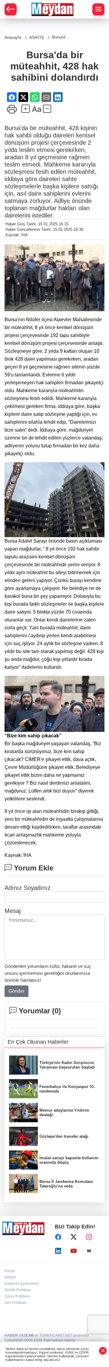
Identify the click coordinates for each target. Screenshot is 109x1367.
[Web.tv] (89, 1251)
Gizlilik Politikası (18, 1290)
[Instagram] (89, 1237)
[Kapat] (103, 1351)
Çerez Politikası (17, 1296)
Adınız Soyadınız (28, 887)
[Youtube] (74, 1251)
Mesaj (13, 910)
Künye (10, 1271)
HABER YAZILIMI (19, 1335)
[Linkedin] (58, 1251)
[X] (74, 1237)
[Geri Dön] (11, 9)
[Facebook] (58, 1237)
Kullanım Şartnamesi (22, 1283)
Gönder (16, 991)
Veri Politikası (16, 1303)
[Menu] (98, 9)
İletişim (10, 1277)
